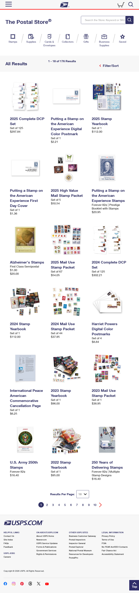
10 (94, 504)
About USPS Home (45, 536)
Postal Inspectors (77, 539)
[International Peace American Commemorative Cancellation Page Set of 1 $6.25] (28, 368)
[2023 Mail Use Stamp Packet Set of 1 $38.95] (110, 368)
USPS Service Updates (47, 543)
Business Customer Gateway (82, 536)
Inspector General (77, 543)
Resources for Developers (81, 554)
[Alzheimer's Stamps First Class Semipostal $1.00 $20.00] (28, 239)
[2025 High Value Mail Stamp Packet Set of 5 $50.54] (69, 168)
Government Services (46, 550)
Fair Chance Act (109, 550)
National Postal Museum (80, 550)
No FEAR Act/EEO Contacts (115, 547)
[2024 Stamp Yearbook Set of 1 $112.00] (28, 301)
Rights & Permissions (46, 554)
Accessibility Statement (113, 554)
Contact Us (9, 536)
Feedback (8, 547)
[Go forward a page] (100, 505)
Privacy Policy (108, 536)
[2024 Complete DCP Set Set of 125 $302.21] (110, 239)
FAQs (6, 543)
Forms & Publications (46, 547)
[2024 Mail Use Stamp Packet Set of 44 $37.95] (69, 301)
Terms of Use (108, 539)
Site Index (8, 539)
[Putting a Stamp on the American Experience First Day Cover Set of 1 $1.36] (28, 168)
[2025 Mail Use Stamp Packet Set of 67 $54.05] (69, 239)
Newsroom (41, 539)
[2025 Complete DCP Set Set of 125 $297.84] (28, 96)
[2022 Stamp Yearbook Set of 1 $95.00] (69, 439)
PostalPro (73, 557)
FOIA (104, 543)
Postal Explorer (76, 547)
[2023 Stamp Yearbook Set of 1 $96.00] (69, 368)
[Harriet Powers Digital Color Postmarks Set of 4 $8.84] (110, 301)
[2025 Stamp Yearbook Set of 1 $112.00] (110, 96)
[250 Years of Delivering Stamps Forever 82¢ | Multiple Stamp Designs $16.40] (110, 439)
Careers (7, 557)
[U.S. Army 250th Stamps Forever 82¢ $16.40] (28, 439)
